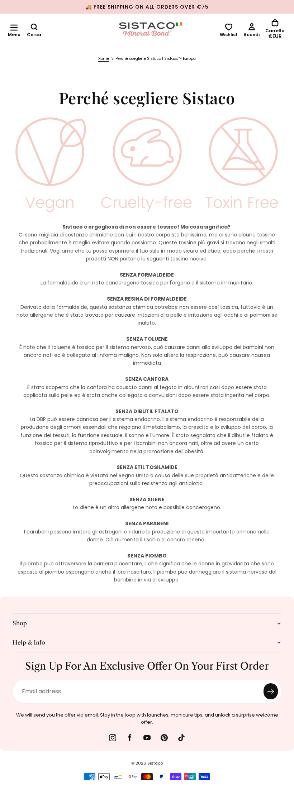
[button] (14, 27)
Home (103, 58)
